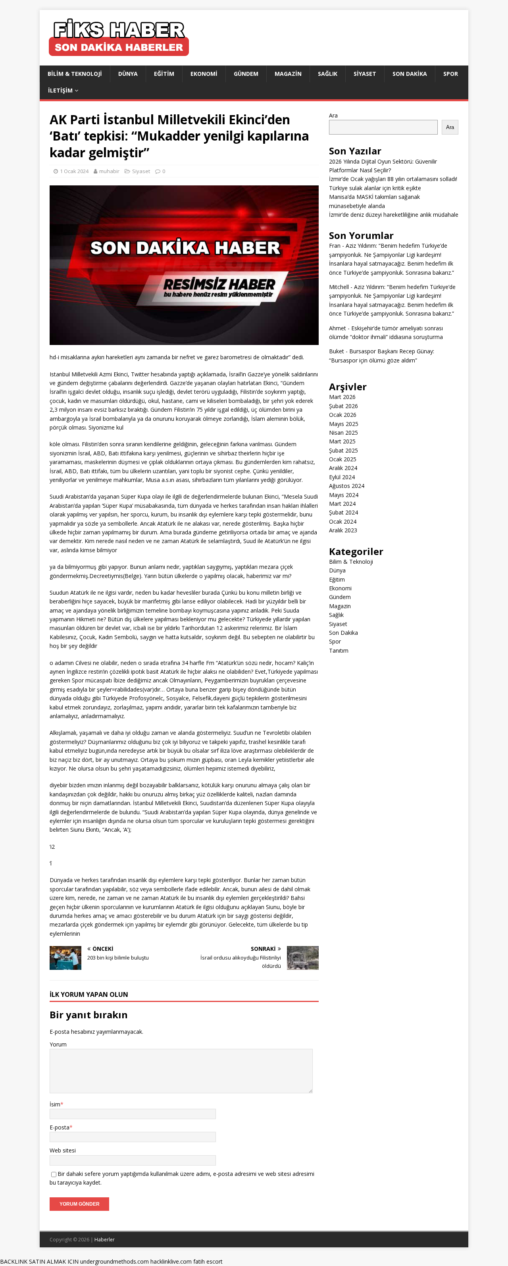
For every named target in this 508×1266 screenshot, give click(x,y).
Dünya (128, 73)
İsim (55, 1104)
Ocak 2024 (342, 521)
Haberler (104, 1239)
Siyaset (365, 73)
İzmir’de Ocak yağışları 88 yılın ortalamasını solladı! (393, 179)
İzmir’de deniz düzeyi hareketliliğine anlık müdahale (393, 214)
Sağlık (327, 73)
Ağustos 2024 (346, 485)
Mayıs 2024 (343, 495)
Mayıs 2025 (343, 424)
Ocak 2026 (342, 414)
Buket (336, 351)
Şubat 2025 (343, 450)
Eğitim (164, 73)
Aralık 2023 (343, 530)
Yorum (58, 1044)
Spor (450, 73)
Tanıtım (338, 650)
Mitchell (339, 287)
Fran (335, 245)
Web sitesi (63, 1150)
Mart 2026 (342, 397)
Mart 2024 (342, 503)
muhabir (109, 171)
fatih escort (208, 1261)
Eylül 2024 (342, 477)
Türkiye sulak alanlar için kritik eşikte (375, 188)
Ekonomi (203, 73)
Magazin (288, 73)
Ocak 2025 (342, 459)
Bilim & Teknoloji (75, 73)
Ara (333, 115)
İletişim (60, 90)
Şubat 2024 (343, 512)
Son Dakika (410, 73)
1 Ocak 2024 (74, 171)
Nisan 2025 (343, 432)
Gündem (246, 73)
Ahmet (337, 328)
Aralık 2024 (343, 468)
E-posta (59, 1127)
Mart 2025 (342, 441)
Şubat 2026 (343, 406)
